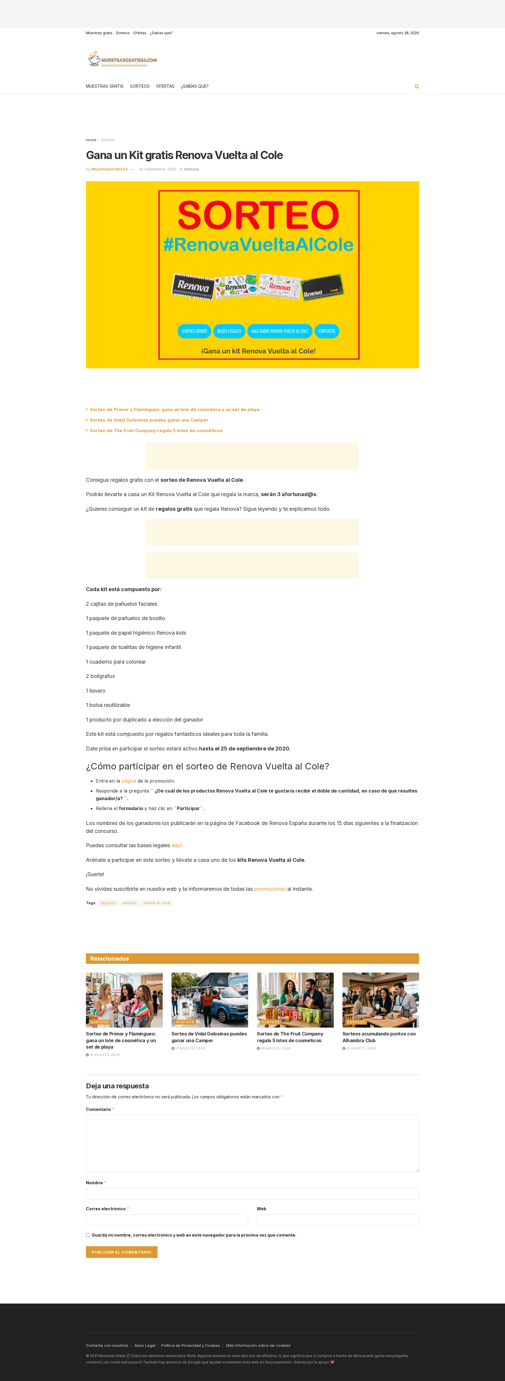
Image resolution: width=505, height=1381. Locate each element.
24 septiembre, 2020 (158, 169)
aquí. (177, 845)
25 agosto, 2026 (360, 1048)
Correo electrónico (107, 1208)
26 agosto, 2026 (275, 1048)
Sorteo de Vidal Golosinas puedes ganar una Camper (149, 420)
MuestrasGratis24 (109, 169)
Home (91, 140)
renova (129, 903)
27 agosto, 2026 (189, 1048)
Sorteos (123, 33)
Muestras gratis (99, 33)
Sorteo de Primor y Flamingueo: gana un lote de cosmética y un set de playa (175, 409)
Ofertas (139, 33)
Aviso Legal (144, 1345)
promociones (270, 889)
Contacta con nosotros (107, 1345)
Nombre (96, 1182)
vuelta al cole (156, 903)
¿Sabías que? (161, 33)
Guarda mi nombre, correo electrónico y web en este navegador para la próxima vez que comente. (194, 1234)
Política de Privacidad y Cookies (190, 1345)
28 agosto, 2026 (104, 1055)
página (129, 781)
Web (261, 1208)
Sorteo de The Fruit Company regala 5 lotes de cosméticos (157, 430)
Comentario (100, 1109)
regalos (108, 903)
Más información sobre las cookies (258, 1345)
